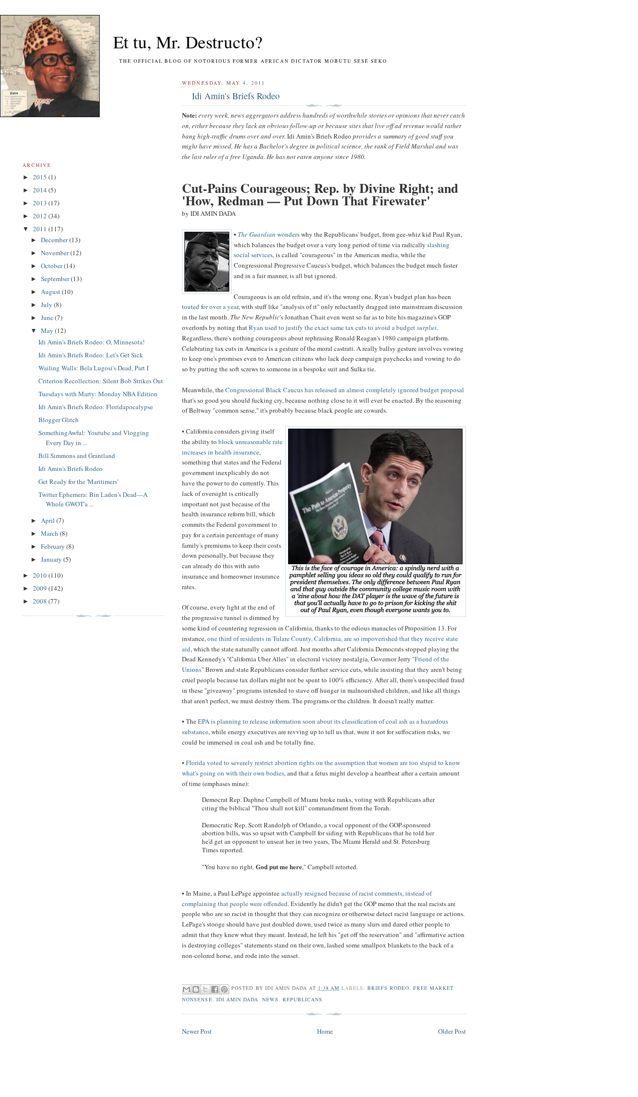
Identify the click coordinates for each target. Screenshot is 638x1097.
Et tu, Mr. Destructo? (170, 41)
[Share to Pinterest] (224, 989)
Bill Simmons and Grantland (76, 455)
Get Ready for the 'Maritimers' (78, 481)
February (53, 546)
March (50, 533)
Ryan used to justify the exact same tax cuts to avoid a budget (343, 327)
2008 (40, 601)
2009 (40, 588)
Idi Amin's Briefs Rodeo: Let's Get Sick (90, 354)
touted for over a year (210, 306)
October (52, 265)
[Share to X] (205, 989)
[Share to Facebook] (215, 989)
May (48, 330)
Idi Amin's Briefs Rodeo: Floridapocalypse (95, 406)
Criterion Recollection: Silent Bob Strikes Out (100, 380)
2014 (40, 189)
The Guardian (257, 234)
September (56, 278)
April (48, 520)
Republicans (302, 999)
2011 (40, 228)
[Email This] (186, 989)
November (55, 252)
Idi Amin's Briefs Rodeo (236, 96)
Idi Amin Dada (237, 999)
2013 (40, 202)
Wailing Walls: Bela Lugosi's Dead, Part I (93, 367)
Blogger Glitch (58, 419)
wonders (288, 234)
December (55, 239)
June (48, 317)
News (270, 999)
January (52, 559)
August (51, 291)
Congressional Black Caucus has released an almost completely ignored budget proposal (344, 389)
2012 (40, 215)
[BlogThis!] (196, 989)
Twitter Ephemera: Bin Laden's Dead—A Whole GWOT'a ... (93, 499)
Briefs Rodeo (388, 987)
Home (325, 1031)
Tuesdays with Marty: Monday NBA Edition (98, 393)
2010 (40, 575)
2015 (40, 176)
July (47, 304)
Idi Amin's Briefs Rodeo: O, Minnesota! (91, 341)
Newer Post (197, 1031)
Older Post (452, 1031)
